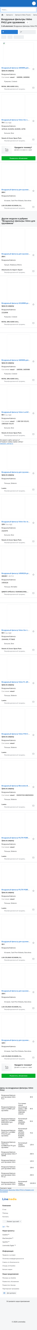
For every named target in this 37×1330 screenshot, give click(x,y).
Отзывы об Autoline (8, 1266)
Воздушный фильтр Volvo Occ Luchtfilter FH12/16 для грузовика (8, 1133)
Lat (3, 1226)
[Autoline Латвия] (13, 3)
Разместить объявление (18, 158)
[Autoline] (2, 15)
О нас (4, 1209)
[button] (34, 3)
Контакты (5, 1216)
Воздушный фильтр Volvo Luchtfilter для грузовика (8, 1108)
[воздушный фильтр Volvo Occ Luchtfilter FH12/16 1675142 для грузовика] (18, 105)
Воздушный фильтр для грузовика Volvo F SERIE (9, 1153)
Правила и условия (8, 1255)
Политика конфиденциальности (13, 1258)
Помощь (5, 1213)
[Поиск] (34, 10)
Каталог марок (7, 1269)
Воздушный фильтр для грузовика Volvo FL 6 (8, 1097)
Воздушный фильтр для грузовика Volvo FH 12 (8, 1175)
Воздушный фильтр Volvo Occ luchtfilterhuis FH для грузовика (8, 1144)
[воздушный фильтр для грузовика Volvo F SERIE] (18, 239)
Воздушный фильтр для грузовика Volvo (18, 991)
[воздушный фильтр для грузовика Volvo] (18, 1026)
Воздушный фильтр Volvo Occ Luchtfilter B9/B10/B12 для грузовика (8, 1121)
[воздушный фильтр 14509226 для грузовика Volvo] (18, 559)
